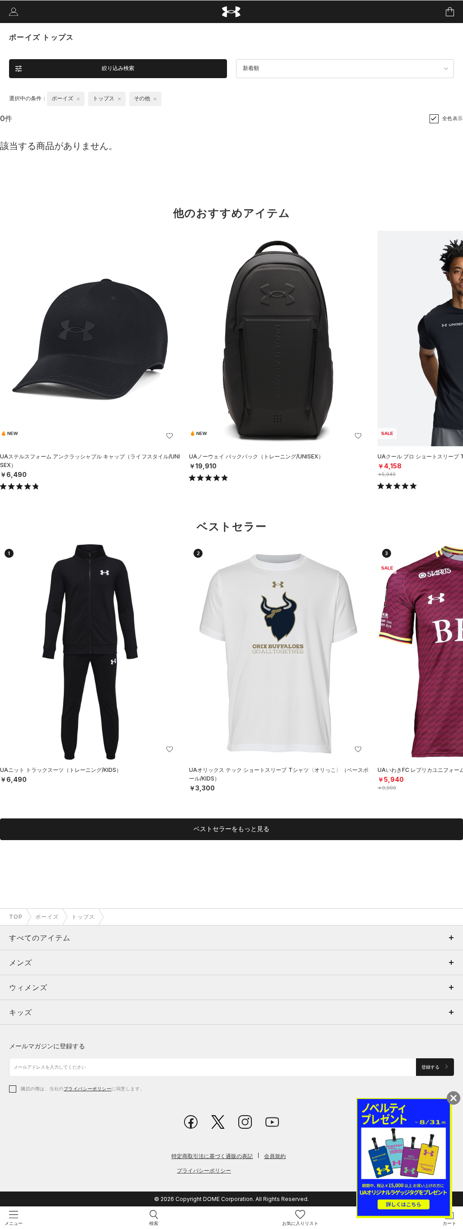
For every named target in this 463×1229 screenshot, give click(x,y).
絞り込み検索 (118, 68)
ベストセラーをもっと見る (231, 828)
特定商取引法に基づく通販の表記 (212, 1156)
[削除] (78, 99)
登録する (431, 1067)
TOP (16, 916)
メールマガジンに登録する (47, 1046)
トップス (83, 916)
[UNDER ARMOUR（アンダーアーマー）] (231, 12)
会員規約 (275, 1156)
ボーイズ (47, 916)
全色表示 (452, 118)
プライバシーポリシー (87, 1088)
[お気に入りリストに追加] (169, 436)
